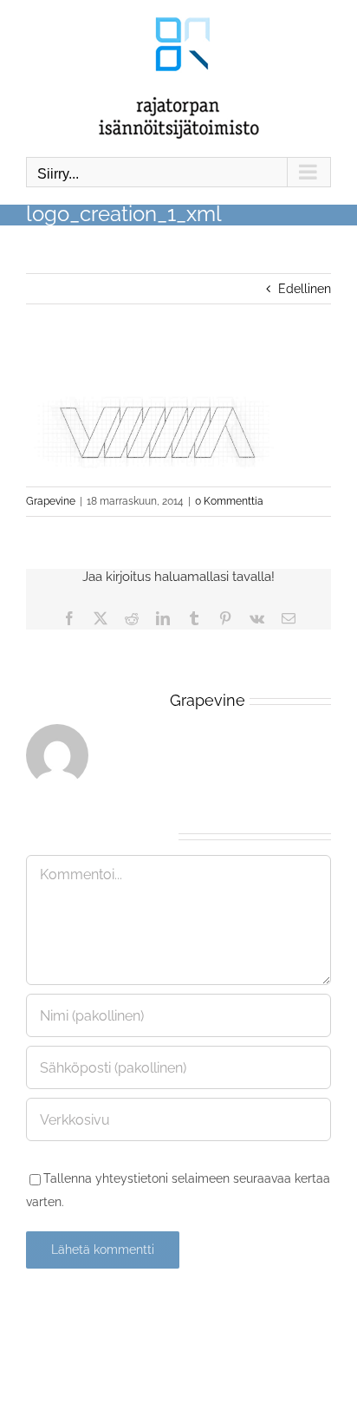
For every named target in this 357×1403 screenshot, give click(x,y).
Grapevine (50, 501)
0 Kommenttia (229, 501)
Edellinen (304, 289)
